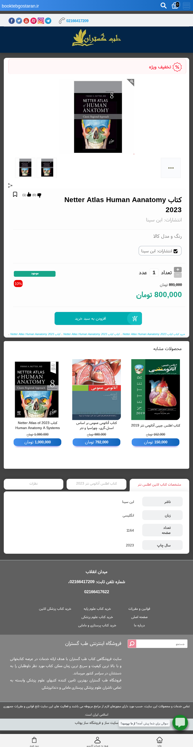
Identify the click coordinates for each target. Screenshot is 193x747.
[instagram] (41, 21)
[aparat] (33, 21)
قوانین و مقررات (139, 608)
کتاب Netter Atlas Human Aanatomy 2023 (35, 334)
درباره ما (139, 625)
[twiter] (19, 21)
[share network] (10, 185)
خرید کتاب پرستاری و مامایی (97, 625)
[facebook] (12, 21)
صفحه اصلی (139, 616)
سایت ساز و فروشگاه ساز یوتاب (96, 722)
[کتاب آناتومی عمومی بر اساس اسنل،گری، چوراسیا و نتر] (96, 389)
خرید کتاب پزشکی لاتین (55, 608)
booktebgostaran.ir (20, 6)
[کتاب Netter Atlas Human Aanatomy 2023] (96, 38)
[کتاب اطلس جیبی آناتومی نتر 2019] (155, 389)
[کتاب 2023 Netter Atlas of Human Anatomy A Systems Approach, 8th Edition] (37, 389)
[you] (26, 21)
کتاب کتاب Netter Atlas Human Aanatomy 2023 (91, 334)
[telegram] (48, 21)
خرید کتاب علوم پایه (97, 608)
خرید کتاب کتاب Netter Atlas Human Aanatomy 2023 (154, 334)
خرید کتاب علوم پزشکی (97, 616)
